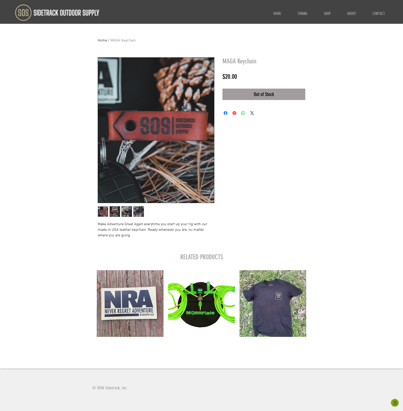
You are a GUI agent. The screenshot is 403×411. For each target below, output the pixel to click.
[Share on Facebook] (225, 113)
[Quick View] (130, 303)
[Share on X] (252, 113)
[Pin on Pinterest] (234, 113)
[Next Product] (313, 303)
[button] (395, 403)
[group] (201, 316)
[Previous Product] (90, 303)
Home (102, 40)
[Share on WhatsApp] (243, 113)
